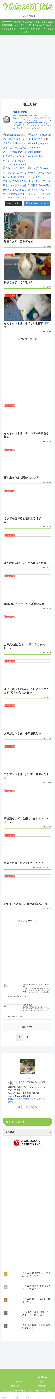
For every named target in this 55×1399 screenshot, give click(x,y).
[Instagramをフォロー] (27, 1107)
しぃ (27, 1077)
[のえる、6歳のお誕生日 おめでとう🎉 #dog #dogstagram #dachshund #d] (40, 149)
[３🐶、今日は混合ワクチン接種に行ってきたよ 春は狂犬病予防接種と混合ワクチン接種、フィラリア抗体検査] (15, 182)
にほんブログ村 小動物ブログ (21, 1099)
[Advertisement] (27, 63)
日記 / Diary (41, 1377)
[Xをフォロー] (23, 1107)
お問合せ (41, 1386)
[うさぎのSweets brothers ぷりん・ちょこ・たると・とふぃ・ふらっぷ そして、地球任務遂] (40, 182)
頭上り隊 (15, 1386)
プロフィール (15, 1381)
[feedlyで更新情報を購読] (32, 1107)
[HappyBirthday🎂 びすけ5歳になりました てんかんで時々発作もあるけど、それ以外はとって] (15, 149)
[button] (49, 765)
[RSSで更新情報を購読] (36, 1107)
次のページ (27, 1026)
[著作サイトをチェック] (19, 1107)
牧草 (41, 1381)
